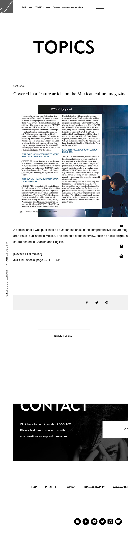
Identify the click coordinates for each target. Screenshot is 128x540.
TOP (34, 487)
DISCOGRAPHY (94, 487)
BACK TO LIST (64, 335)
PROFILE (51, 487)
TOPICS (70, 487)
